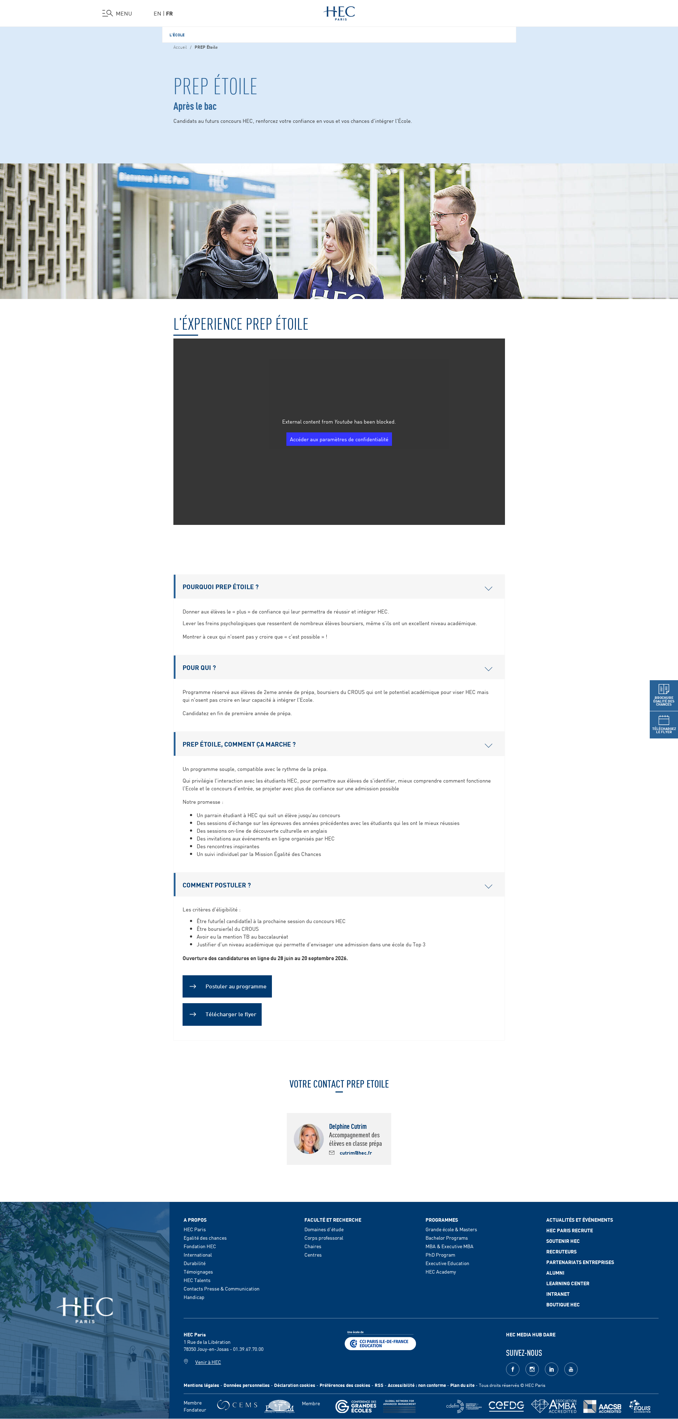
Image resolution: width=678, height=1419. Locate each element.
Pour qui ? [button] (199, 667)
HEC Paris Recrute (569, 1230)
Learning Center (567, 1283)
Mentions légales (201, 1385)
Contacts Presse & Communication (222, 1288)
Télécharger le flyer (231, 1014)
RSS (379, 1385)
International (198, 1254)
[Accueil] (339, 12)
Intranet (558, 1293)
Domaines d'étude (324, 1229)
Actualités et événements (579, 1219)
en (157, 13)
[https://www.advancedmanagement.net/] (399, 1406)
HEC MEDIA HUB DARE (530, 1334)
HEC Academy (441, 1271)
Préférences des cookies (345, 1385)
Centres (313, 1254)
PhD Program (440, 1254)
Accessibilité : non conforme (417, 1385)
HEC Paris (195, 1229)
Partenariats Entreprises (580, 1261)
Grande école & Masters (451, 1229)
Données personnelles (247, 1385)
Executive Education (447, 1263)
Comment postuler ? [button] (217, 884)
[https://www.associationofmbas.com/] (553, 1406)
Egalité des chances (205, 1237)
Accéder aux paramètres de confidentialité (339, 439)
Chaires (312, 1246)
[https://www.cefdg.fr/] (506, 1406)
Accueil (180, 46)
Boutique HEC (563, 1304)
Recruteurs (561, 1251)
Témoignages (198, 1271)
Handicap (194, 1296)
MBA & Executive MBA (450, 1246)
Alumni (555, 1272)
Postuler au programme (236, 986)
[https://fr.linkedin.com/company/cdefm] (464, 1406)
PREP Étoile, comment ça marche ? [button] (239, 743)
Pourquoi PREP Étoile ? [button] (220, 586)
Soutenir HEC (563, 1240)
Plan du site (462, 1385)
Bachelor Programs (447, 1237)
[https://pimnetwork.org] (279, 1406)
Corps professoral (323, 1237)
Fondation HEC (200, 1246)
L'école (177, 34)
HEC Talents (197, 1279)
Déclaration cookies (294, 1385)
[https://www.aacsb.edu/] (602, 1406)
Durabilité (195, 1263)
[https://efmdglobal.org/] (640, 1406)
